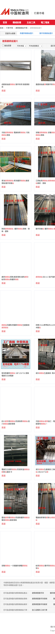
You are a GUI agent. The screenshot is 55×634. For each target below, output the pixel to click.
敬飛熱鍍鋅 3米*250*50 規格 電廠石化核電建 (15, 374)
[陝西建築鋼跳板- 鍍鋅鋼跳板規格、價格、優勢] (15, 210)
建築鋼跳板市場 (21, 28)
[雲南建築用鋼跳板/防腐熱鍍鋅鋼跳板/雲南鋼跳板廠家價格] (15, 498)
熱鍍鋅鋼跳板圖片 (26, 33)
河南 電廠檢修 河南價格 (15, 133)
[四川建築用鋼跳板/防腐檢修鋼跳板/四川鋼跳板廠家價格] (15, 402)
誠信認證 (7, 45)
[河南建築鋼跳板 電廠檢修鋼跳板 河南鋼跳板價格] (15, 113)
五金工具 (31, 22)
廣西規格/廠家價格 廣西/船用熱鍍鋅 (15, 278)
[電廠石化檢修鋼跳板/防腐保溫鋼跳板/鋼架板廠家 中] (15, 450)
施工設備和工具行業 (39, 610)
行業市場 (39, 13)
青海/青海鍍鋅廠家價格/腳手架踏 (15, 181)
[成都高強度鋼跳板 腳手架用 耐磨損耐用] (15, 65)
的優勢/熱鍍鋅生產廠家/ (16, 326)
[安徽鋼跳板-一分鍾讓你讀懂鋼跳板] (15, 546)
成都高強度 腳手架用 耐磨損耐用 (15, 85)
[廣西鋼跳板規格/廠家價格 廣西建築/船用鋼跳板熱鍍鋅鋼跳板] (15, 258)
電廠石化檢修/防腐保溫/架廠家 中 (16, 470)
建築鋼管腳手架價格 (39, 598)
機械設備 (17, 22)
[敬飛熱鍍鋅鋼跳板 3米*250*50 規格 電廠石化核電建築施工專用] (15, 354)
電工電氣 (45, 22)
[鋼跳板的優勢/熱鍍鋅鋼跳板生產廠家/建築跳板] (15, 306)
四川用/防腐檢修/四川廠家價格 (16, 422)
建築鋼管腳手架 (38, 593)
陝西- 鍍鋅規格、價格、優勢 (16, 230)
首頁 (5, 22)
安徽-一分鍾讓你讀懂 (15, 565)
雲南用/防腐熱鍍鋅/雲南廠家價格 (16, 518)
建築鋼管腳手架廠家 (39, 604)
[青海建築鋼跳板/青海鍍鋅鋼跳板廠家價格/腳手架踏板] (15, 161)
